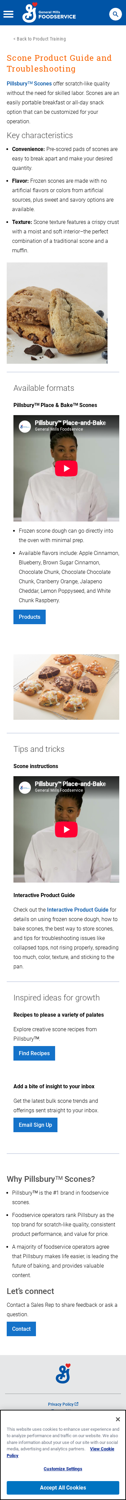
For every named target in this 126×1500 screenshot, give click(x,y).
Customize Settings (63, 1468)
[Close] (118, 1419)
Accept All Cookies (63, 1487)
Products (29, 617)
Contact (21, 1329)
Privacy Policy (63, 1404)
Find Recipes (34, 1053)
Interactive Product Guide (78, 910)
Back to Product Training (41, 39)
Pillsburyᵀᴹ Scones (29, 83)
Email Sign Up (35, 1125)
